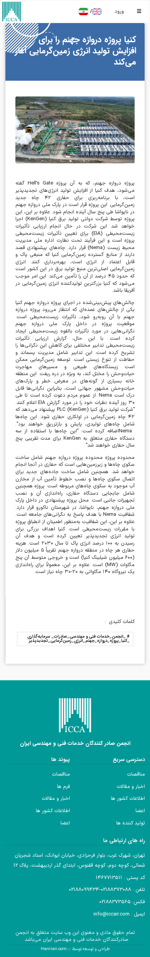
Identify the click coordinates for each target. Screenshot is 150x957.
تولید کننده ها (130, 823)
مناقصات (136, 774)
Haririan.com (54, 949)
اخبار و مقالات (131, 787)
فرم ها (63, 787)
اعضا (140, 811)
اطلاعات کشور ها (128, 798)
